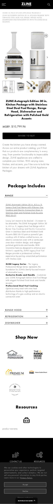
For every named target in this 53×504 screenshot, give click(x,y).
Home (5, 13)
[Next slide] (47, 57)
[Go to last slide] (6, 57)
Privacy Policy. (26, 477)
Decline (25, 491)
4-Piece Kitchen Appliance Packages (24, 13)
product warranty (10, 428)
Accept (25, 484)
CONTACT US (16, 461)
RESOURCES (39, 461)
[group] (9, 87)
